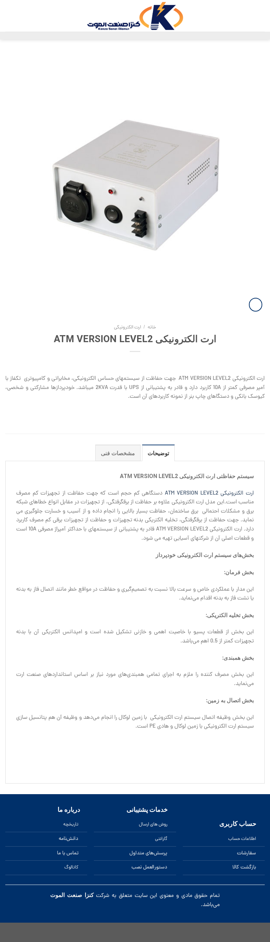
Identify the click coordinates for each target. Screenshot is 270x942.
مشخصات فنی (118, 453)
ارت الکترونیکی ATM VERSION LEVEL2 (209, 493)
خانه (152, 327)
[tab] (158, 453)
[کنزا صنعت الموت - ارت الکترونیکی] (135, 15)
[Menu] (260, 16)
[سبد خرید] (37, 16)
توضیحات (158, 453)
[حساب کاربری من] (8, 16)
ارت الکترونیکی (127, 327)
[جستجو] (19, 16)
